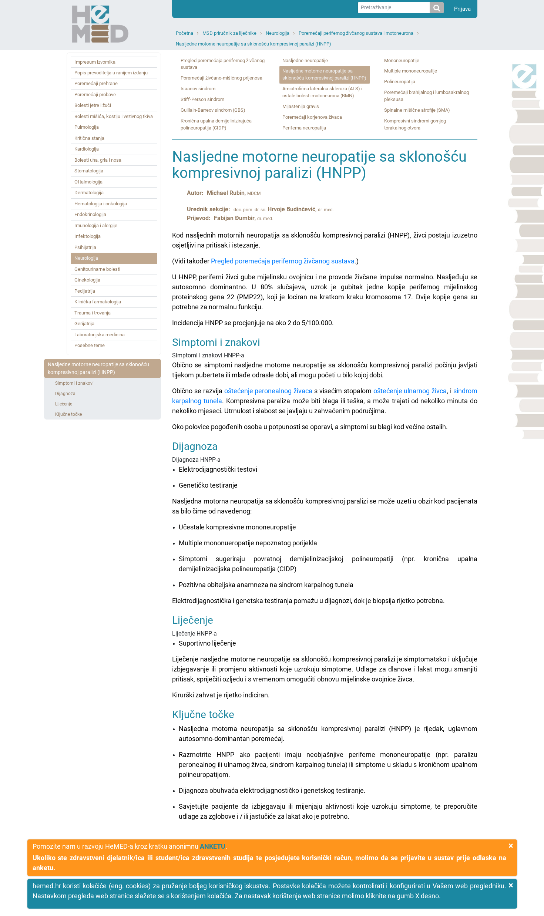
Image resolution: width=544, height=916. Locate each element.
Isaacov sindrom (198, 88)
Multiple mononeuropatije (410, 71)
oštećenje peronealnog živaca (268, 391)
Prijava (462, 9)
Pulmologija (86, 127)
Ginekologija (87, 280)
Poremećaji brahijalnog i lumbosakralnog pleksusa (426, 96)
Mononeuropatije (401, 60)
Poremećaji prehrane (96, 83)
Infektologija (87, 236)
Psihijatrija (85, 247)
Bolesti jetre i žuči (92, 105)
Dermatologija (89, 192)
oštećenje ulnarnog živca (410, 391)
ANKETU (212, 846)
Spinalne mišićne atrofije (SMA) (417, 110)
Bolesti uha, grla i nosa (97, 160)
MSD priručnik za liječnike (229, 33)
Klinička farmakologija (97, 301)
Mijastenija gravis (300, 106)
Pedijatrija (84, 291)
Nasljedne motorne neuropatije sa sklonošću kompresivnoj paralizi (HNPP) (253, 44)
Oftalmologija (88, 182)
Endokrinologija (90, 214)
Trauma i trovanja (92, 313)
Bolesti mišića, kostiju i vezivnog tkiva (113, 116)
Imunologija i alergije (95, 225)
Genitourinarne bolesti (97, 269)
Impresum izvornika (94, 62)
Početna (184, 33)
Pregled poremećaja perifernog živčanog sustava (223, 64)
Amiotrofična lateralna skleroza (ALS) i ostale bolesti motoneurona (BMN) (322, 92)
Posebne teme (89, 345)
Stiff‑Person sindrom (202, 99)
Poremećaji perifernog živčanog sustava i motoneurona (356, 33)
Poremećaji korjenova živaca (312, 117)
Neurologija (277, 33)
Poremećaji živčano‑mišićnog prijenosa (221, 78)
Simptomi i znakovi (74, 383)
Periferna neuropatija (304, 128)
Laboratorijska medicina (99, 334)
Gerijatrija (84, 323)
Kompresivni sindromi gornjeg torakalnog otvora (415, 124)
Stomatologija (88, 171)
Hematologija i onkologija (100, 203)
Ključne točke (68, 414)
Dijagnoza (65, 393)
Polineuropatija (399, 81)
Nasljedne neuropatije (305, 60)
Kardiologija (86, 149)
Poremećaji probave (95, 94)
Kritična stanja (89, 138)
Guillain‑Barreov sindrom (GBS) (213, 110)
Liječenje (63, 404)
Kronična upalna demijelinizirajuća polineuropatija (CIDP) (216, 124)
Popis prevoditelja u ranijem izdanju (111, 72)
